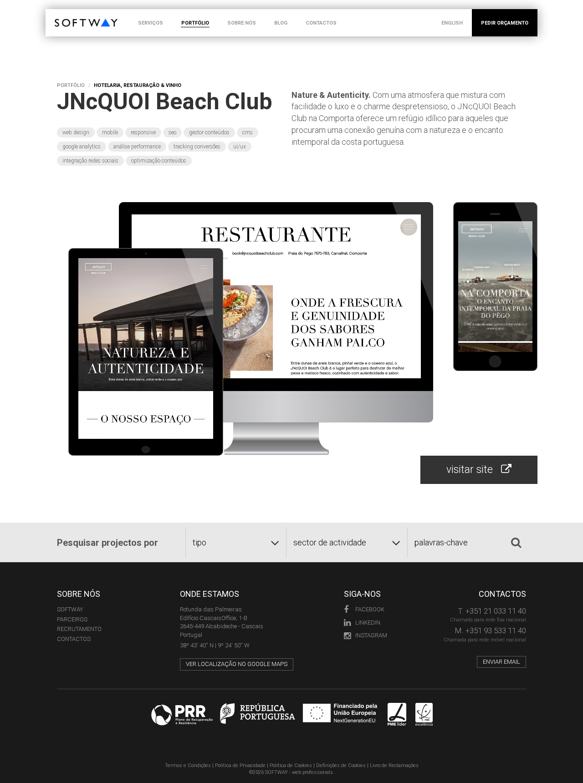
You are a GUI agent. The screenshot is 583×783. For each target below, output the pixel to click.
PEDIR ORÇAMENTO (504, 23)
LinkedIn (367, 622)
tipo (199, 542)
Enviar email (501, 661)
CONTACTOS (321, 23)
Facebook (369, 609)
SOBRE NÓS (241, 23)
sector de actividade (329, 542)
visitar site (473, 469)
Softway (70, 609)
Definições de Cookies (341, 765)
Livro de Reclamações (394, 765)
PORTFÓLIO (195, 23)
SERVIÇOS (150, 23)
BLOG (280, 23)
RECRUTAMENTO (79, 628)
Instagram (371, 635)
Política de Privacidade (240, 765)
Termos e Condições (188, 765)
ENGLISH (452, 23)
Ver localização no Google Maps (236, 664)
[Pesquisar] (516, 542)
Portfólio (71, 85)
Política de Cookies (291, 765)
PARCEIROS (72, 619)
